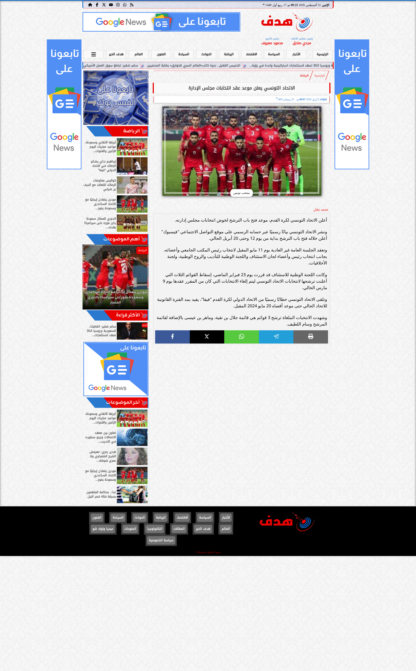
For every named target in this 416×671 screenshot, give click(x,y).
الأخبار (296, 54)
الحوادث (206, 54)
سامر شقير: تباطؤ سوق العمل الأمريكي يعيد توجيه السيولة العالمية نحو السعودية (124, 65)
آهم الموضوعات (121, 239)
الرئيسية (322, 54)
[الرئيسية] (90, 4)
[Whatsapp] (124, 4)
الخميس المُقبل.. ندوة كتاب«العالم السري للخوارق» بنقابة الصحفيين (237, 65)
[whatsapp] (241, 337)
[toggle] (93, 53)
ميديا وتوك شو (103, 529)
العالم (139, 54)
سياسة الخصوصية (161, 540)
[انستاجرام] (117, 4)
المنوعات (130, 529)
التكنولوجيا (154, 529)
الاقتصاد (251, 54)
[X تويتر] (104, 4)
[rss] (131, 4)
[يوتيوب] (110, 4)
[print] (310, 337)
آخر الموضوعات (123, 403)
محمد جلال (321, 210)
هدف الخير (116, 54)
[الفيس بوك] (97, 4)
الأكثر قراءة (128, 315)
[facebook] (172, 337)
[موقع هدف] (287, 22)
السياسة (274, 54)
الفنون (161, 54)
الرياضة (229, 54)
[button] (91, 279)
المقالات (179, 529)
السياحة (183, 54)
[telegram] (276, 337)
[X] (207, 337)
